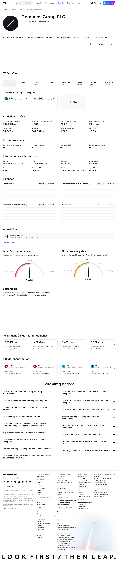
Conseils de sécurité (63, 545)
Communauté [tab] (49, 37)
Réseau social (82, 476)
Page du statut (61, 549)
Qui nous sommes (62, 510)
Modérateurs (82, 486)
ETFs (38, 484)
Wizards (80, 504)
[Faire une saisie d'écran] (90, 44)
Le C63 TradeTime (62, 529)
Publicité (96, 490)
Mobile (39, 535)
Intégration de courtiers (101, 492)
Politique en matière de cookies (66, 541)
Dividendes (40, 514)
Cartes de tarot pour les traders (66, 527)
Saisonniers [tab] (87, 37)
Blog (58, 514)
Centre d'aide (61, 516)
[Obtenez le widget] (94, 44)
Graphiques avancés (100, 482)
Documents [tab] (29, 37)
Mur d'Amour (82, 478)
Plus (78, 3)
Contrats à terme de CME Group (66, 500)
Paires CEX (40, 490)
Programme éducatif (100, 496)
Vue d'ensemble (61, 488)
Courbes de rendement (44, 523)
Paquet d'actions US (63, 504)
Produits (38, 3)
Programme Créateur (84, 482)
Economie (40, 510)
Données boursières (62, 480)
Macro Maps (41, 527)
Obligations (40, 486)
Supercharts (40, 476)
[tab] (42, 183)
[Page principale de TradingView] (4, 3)
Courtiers (70, 3)
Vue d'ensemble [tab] (8, 37)
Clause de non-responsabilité (65, 537)
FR (95, 3)
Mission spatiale (61, 512)
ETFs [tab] (95, 37)
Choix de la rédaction (84, 496)
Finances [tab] (19, 37)
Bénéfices (40, 512)
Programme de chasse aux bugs (66, 547)
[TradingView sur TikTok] (26, 481)
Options (39, 525)
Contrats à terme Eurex (64, 502)
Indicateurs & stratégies (85, 502)
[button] (43, 3)
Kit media (59, 520)
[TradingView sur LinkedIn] (19, 481)
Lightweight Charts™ (100, 480)
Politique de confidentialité (65, 539)
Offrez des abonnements (64, 482)
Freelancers (81, 506)
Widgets (96, 476)
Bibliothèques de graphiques (102, 478)
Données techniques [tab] (64, 37)
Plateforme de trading (100, 484)
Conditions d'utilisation (63, 535)
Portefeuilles (40, 521)
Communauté (49, 3)
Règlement (81, 484)
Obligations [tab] (103, 37)
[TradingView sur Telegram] (22, 481)
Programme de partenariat (102, 494)
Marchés (60, 3)
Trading (80, 492)
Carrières (59, 518)
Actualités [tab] (39, 37)
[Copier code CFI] (97, 170)
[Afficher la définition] (21, 121)
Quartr (10, 505)
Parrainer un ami (83, 480)
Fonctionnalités (61, 476)
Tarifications (60, 478)
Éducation (81, 494)
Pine (38, 494)
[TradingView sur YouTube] (11, 481)
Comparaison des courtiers (65, 492)
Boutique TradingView (63, 525)
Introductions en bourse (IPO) (46, 516)
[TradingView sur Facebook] (8, 481)
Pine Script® (40, 529)
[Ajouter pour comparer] (25, 98)
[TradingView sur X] (4, 481)
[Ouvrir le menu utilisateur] (99, 3)
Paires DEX (40, 492)
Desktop (39, 537)
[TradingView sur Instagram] (15, 481)
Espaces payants (83, 508)
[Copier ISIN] (79, 170)
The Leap (59, 494)
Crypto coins (41, 488)
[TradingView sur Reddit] (30, 481)
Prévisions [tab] (77, 37)
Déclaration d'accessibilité (64, 543)
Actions (39, 482)
